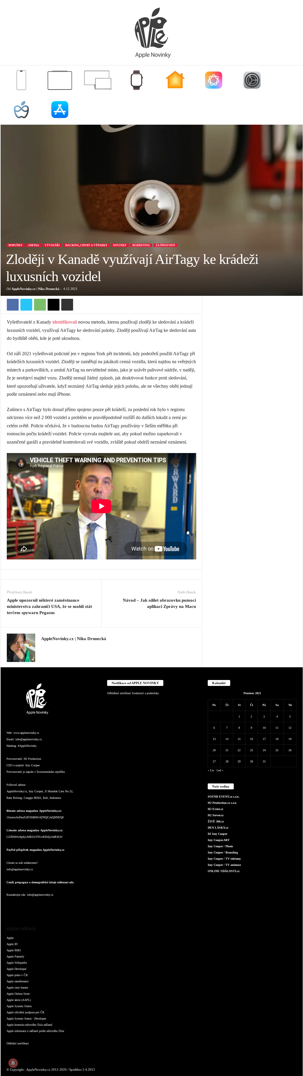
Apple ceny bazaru (17, 987)
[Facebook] (13, 305)
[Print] (67, 305)
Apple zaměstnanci (18, 981)
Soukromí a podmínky (145, 693)
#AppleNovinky (27, 745)
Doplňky (15, 245)
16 (251, 739)
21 (226, 750)
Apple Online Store (18, 993)
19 (290, 739)
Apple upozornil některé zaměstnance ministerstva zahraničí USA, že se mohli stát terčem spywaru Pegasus (49, 606)
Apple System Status (19, 1006)
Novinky (120, 245)
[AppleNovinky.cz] (151, 32)
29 (239, 761)
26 (290, 750)
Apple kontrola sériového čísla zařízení (29, 1024)
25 (276, 750)
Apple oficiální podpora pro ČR (25, 1012)
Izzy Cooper (32, 765)
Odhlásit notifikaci (18, 1043)
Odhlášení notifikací (119, 693)
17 (264, 739)
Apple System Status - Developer (26, 1018)
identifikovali (64, 321)
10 (264, 727)
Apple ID (12, 944)
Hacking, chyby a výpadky (86, 245)
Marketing (141, 245)
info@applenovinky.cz (28, 739)
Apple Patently (15, 956)
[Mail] (48, 906)
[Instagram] (44, 647)
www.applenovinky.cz (26, 732)
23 (251, 750)
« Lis (211, 770)
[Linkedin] (36, 906)
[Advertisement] (252, 333)
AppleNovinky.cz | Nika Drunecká (35, 288)
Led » (220, 770)
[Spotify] (60, 906)
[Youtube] (83, 906)
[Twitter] (26, 305)
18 (276, 739)
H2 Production (32, 758)
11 (276, 727)
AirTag (33, 245)
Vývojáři (52, 245)
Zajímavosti (165, 245)
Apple (10, 937)
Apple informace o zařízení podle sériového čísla (35, 1031)
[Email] (53, 305)
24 (264, 750)
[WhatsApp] (40, 305)
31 (264, 761)
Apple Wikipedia (17, 962)
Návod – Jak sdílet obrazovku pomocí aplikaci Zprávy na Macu (159, 603)
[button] (293, 94)
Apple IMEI (14, 950)
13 (214, 739)
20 (214, 750)
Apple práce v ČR (17, 975)
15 (239, 739)
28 (226, 761)
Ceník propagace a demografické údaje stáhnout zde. (40, 882)
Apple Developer (16, 968)
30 (251, 761)
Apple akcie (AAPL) (19, 1000)
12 (290, 727)
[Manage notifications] (13, 1063)
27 (214, 761)
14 (226, 739)
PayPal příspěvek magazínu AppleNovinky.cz (35, 849)
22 (239, 750)
